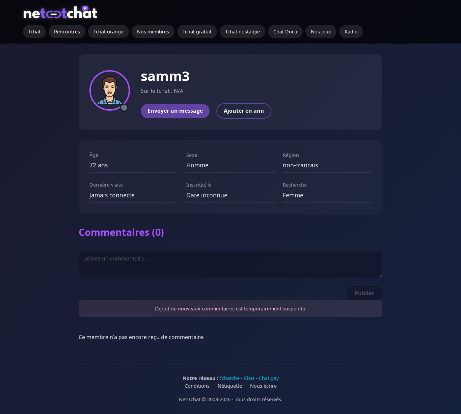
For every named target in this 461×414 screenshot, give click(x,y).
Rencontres (67, 31)
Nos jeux (321, 31)
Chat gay (269, 378)
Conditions (197, 386)
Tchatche (229, 378)
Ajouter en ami (244, 110)
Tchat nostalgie (242, 31)
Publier (364, 293)
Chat (249, 378)
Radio (351, 31)
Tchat (34, 31)
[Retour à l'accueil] (61, 15)
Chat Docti (285, 31)
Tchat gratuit (197, 31)
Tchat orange (108, 31)
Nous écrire (263, 386)
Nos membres (153, 31)
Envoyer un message (175, 110)
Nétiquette (230, 386)
